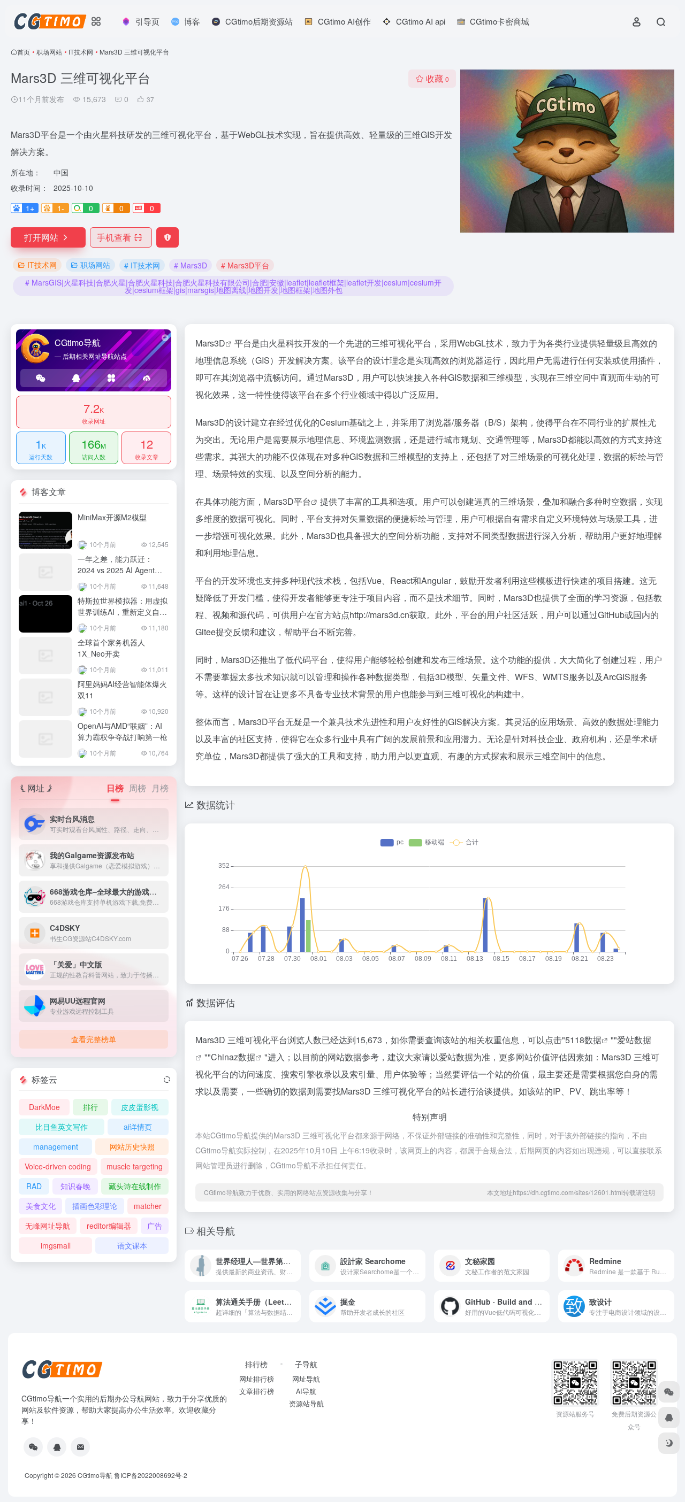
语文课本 (132, 1245)
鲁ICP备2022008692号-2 (150, 1475)
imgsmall (56, 1245)
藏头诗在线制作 (135, 1186)
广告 (154, 1225)
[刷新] (167, 1079)
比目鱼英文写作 (61, 1126)
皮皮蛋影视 (139, 1107)
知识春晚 (75, 1186)
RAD (34, 1186)
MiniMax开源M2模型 (112, 517)
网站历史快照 (132, 1146)
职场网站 (49, 51)
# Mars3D (190, 265)
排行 (90, 1107)
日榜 (115, 788)
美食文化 (41, 1205)
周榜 (137, 788)
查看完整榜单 (93, 1039)
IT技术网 (80, 51)
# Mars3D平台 (245, 265)
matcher (148, 1205)
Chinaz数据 (233, 1057)
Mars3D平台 (287, 501)
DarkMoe (44, 1107)
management (55, 1146)
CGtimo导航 (95, 1475)
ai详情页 (138, 1126)
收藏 (437, 78)
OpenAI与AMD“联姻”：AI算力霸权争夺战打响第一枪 (123, 731)
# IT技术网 (142, 265)
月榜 (160, 788)
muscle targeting (134, 1166)
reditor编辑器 (109, 1225)
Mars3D (210, 343)
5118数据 (583, 1040)
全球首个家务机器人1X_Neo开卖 (111, 648)
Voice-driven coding (58, 1166)
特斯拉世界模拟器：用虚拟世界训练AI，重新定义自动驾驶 (123, 611)
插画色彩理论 (94, 1205)
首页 (23, 51)
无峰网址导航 (47, 1225)
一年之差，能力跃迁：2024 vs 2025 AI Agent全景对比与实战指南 (120, 570)
